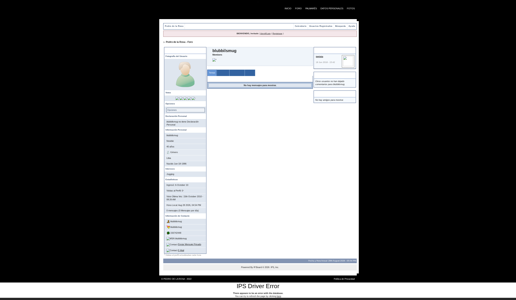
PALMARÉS (311, 8)
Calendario (301, 26)
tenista (319, 56)
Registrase (277, 33)
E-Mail (181, 250)
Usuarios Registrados (321, 26)
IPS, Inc (274, 267)
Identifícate (265, 33)
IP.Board (258, 267)
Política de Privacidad (344, 279)
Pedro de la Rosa (174, 26)
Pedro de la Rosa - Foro (179, 42)
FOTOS (351, 8)
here (279, 296)
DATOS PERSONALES (331, 8)
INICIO (288, 8)
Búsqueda (340, 26)
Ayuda (352, 26)
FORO (298, 8)
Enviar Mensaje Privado (189, 244)
